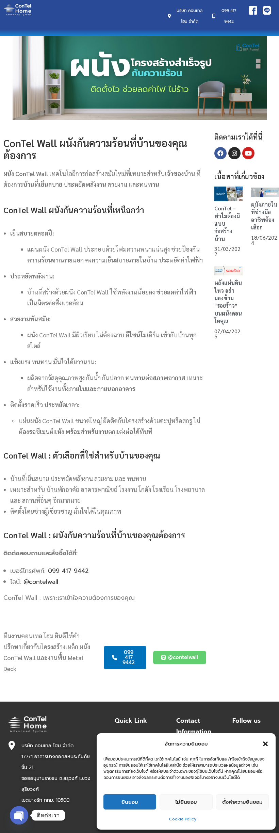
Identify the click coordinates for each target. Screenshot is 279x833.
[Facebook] (220, 153)
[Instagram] (234, 153)
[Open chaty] (19, 815)
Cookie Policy (182, 819)
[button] (265, 743)
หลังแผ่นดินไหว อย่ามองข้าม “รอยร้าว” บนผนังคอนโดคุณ (228, 301)
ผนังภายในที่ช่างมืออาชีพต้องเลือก (264, 216)
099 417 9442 (68, 571)
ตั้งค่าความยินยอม (242, 802)
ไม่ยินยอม (186, 802)
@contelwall (40, 582)
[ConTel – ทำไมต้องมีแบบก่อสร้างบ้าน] (228, 193)
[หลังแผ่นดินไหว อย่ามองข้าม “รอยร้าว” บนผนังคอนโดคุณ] (228, 270)
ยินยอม (129, 802)
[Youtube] (248, 153)
